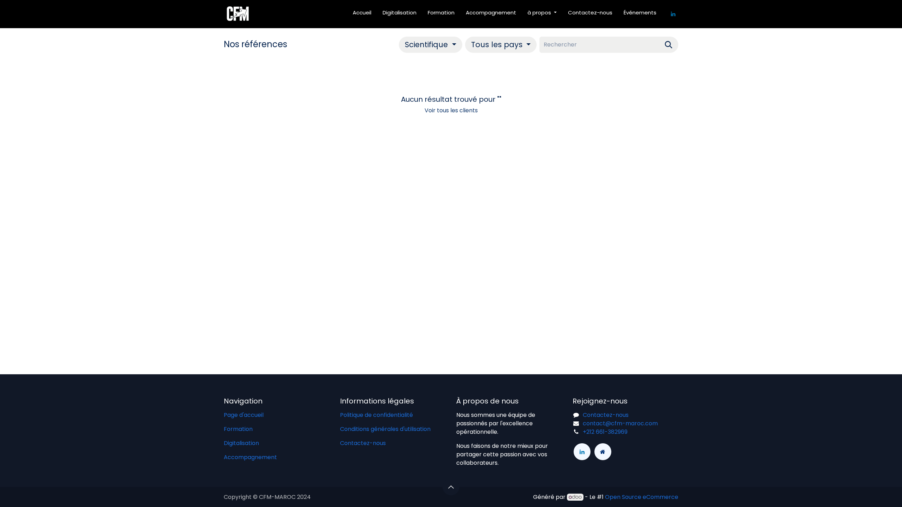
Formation (238, 429)
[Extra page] (602, 451)
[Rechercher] (668, 45)
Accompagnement (250, 457)
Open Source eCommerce (641, 497)
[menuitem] (362, 14)
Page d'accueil (244, 415)
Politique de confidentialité (376, 415)
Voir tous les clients (451, 110)
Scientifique (426, 44)
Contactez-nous (363, 443)
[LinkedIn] (673, 14)
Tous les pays (497, 44)
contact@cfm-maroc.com (620, 423)
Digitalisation (241, 443)
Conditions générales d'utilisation (385, 429)
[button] (430, 45)
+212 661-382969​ (605, 432)
